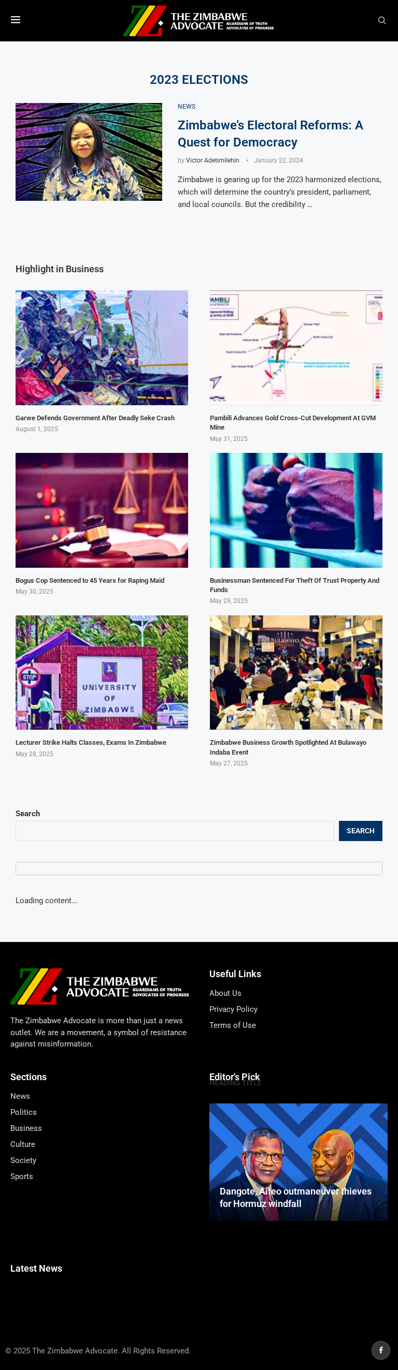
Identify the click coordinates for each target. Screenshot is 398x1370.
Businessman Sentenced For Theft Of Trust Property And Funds (294, 585)
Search (28, 813)
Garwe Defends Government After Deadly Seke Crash (95, 418)
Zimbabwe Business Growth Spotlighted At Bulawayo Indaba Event (288, 747)
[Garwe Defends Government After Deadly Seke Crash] (102, 347)
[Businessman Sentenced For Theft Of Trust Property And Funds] (296, 510)
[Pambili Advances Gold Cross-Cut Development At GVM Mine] (296, 347)
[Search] (382, 21)
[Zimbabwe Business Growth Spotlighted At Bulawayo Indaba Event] (296, 672)
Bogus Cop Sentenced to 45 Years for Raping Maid (90, 580)
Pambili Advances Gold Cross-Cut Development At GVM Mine (293, 422)
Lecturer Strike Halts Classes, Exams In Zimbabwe (91, 742)
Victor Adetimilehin (212, 160)
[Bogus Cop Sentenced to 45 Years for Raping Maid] (102, 510)
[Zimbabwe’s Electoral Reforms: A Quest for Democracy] (89, 152)
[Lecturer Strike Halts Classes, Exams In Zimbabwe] (102, 672)
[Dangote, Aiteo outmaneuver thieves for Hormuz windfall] (298, 1161)
